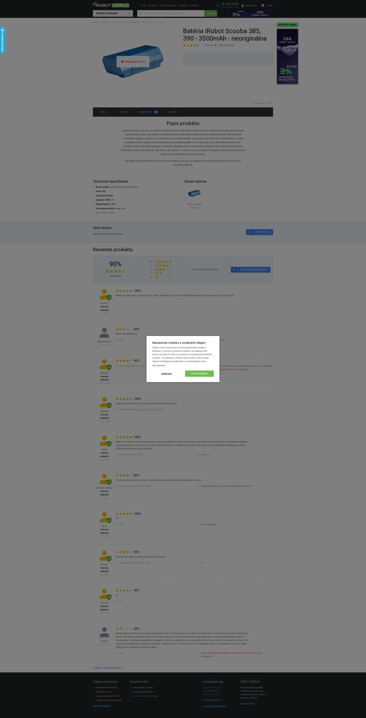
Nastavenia (167, 373)
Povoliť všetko (199, 373)
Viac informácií (158, 365)
